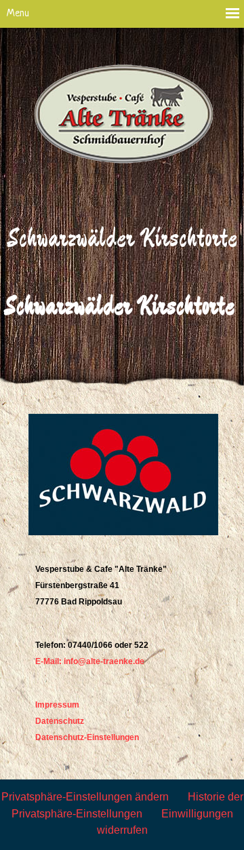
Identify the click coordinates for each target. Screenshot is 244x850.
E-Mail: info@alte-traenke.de (89, 661)
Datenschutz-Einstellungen (87, 737)
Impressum (57, 705)
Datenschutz (59, 721)
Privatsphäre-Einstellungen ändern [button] (85, 797)
